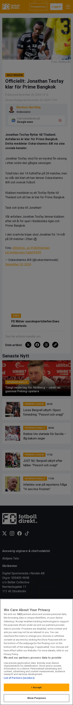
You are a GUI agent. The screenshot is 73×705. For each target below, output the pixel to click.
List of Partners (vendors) (19, 677)
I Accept (36, 687)
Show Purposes (36, 698)
